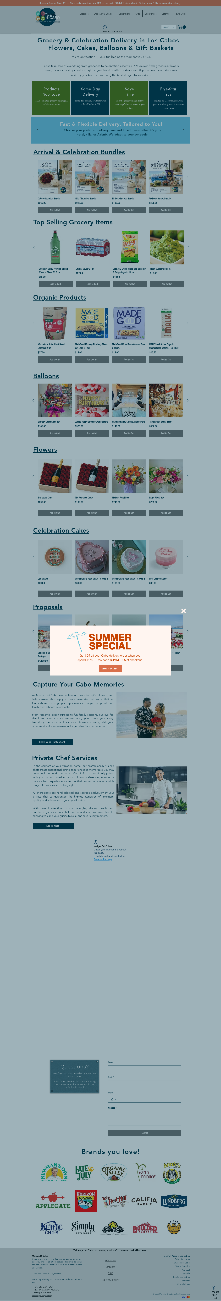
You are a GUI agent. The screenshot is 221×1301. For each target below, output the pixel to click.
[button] (183, 611)
